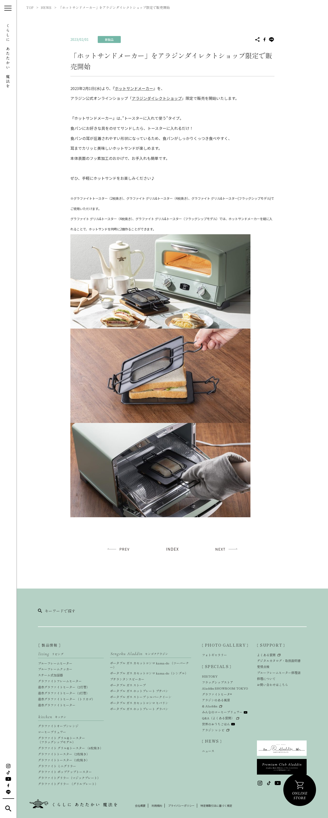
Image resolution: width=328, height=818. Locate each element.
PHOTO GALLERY (225, 645)
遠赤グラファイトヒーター (56, 705)
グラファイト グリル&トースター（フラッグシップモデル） (61, 740)
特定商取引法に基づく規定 (216, 805)
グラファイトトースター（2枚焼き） (64, 754)
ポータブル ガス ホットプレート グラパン (139, 709)
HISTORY (210, 676)
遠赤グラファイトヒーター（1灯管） (63, 693)
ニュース (208, 751)
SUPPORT (270, 645)
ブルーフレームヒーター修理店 (279, 672)
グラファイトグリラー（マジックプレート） (69, 778)
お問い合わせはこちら (272, 684)
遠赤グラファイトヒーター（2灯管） (64, 687)
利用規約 (157, 805)
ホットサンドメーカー (134, 88)
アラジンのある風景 (216, 700)
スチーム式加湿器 (50, 675)
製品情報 (49, 645)
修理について (266, 678)
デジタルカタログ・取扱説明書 (279, 660)
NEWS (46, 7)
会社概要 (140, 805)
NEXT (225, 549)
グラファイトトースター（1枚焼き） (63, 760)
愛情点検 (263, 666)
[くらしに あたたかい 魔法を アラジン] (8, 56)
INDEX (172, 549)
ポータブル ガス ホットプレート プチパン (139, 691)
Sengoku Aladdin (139, 653)
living (50, 653)
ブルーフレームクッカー (55, 669)
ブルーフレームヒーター (55, 663)
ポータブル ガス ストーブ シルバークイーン (140, 697)
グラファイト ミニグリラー (57, 766)
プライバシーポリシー (181, 805)
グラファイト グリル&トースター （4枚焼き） (70, 748)
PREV (120, 549)
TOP (29, 7)
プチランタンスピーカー (127, 679)
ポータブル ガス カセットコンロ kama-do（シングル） (149, 673)
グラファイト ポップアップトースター (65, 772)
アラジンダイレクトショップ (157, 98)
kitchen (52, 716)
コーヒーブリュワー (52, 732)
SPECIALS (216, 666)
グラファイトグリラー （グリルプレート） (68, 784)
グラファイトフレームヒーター (60, 681)
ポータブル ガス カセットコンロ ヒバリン (139, 703)
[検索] (8, 808)
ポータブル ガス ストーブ (128, 685)
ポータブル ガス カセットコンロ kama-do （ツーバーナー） (149, 665)
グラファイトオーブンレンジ (58, 726)
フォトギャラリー (214, 655)
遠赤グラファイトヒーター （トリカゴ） (66, 699)
